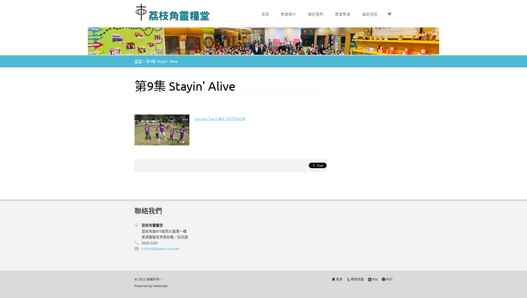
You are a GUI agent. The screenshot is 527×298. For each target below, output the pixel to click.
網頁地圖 (357, 279)
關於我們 (315, 14)
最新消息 (370, 14)
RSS (375, 279)
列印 (389, 279)
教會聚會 (343, 14)
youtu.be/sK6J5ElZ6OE (220, 119)
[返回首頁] (172, 12)
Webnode (160, 285)
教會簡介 (288, 14)
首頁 (265, 14)
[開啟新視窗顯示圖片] (161, 129)
